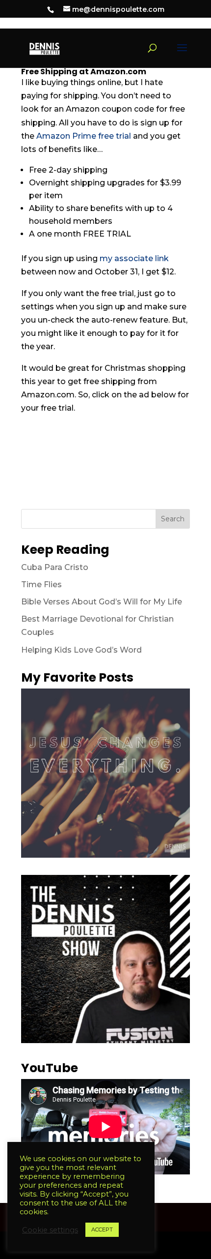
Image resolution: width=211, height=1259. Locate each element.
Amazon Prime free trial (83, 136)
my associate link (134, 258)
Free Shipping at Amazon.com (83, 71)
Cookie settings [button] (50, 1230)
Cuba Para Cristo (54, 567)
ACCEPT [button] (102, 1229)
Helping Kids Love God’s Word (81, 650)
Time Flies (41, 584)
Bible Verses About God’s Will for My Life (101, 601)
